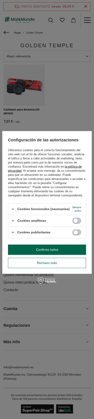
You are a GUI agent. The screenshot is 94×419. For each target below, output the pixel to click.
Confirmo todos (47, 249)
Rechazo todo (47, 263)
